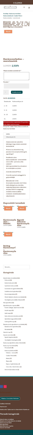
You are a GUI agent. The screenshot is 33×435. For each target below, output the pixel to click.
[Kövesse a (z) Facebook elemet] (1, 386)
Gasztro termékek (5, 427)
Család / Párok (18, 15)
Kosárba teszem (16, 92)
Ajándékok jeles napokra (6, 426)
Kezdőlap (5, 13)
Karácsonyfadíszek (8, 15)
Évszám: (6, 82)
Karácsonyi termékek (14, 13)
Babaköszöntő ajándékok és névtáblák (10, 421)
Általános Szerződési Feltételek (10, 398)
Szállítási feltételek (5, 403)
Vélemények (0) (10, 137)
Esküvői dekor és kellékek (7, 419)
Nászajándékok (4, 424)
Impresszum (3, 406)
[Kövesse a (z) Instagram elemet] (5, 386)
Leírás (8, 134)
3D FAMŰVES (11, 98)
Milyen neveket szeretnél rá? (12, 70)
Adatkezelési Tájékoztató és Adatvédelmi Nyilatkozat (14, 409)
